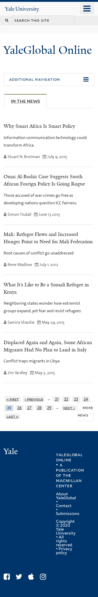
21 (57, 399)
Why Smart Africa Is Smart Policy (39, 126)
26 (19, 407)
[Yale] (11, 452)
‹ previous (34, 399)
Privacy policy (64, 551)
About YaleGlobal (66, 496)
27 (29, 407)
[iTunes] (32, 576)
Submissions (67, 513)
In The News (29, 101)
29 (49, 407)
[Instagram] (44, 576)
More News (85, 411)
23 (76, 399)
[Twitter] (20, 576)
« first (13, 399)
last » (13, 416)
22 (66, 399)
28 (39, 407)
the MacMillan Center (69, 480)
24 (86, 399)
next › (69, 407)
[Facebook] (8, 576)
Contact (64, 505)
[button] (49, 79)
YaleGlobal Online (47, 50)
